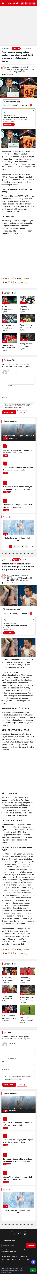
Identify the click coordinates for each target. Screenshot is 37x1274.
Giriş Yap (22, 412)
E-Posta (5, 397)
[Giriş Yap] (30, 3)
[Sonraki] (32, 546)
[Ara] (22, 3)
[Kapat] (33, 111)
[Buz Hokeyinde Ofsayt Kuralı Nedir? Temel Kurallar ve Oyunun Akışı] (9, 322)
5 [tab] (26, 546)
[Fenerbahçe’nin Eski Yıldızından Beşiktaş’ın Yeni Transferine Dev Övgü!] (27, 322)
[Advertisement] (18, 26)
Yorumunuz (12, 371)
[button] (26, 3)
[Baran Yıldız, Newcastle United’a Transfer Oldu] (27, 975)
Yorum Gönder (9, 412)
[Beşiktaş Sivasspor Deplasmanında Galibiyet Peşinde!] (27, 304)
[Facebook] (12, 1233)
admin (9, 67)
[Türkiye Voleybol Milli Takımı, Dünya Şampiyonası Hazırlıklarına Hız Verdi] (9, 342)
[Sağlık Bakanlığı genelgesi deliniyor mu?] (18, 432)
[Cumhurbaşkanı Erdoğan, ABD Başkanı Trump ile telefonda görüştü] (18, 466)
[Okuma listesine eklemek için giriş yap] (31, 105)
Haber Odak (12, 3)
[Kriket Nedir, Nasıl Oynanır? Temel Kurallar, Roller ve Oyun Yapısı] (27, 994)
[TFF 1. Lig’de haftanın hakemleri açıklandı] (27, 1014)
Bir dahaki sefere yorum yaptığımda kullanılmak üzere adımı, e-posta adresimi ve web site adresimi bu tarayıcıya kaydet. (18, 406)
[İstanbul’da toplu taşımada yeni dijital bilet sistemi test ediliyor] (18, 504)
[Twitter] (18, 1233)
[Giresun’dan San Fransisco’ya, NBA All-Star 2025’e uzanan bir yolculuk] (9, 1014)
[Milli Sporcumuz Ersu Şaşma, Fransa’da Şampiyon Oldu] (27, 342)
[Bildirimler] (34, 3)
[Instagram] (24, 1233)
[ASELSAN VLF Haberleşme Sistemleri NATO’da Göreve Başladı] (18, 449)
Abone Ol (31, 1245)
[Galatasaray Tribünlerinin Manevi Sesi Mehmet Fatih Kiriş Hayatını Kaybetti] (9, 994)
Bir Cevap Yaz (9, 360)
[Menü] (3, 3)
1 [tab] (10, 546)
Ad (3, 389)
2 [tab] (14, 546)
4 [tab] (22, 546)
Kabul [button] (32, 1270)
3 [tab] (18, 546)
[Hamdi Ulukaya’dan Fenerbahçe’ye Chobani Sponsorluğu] (9, 304)
